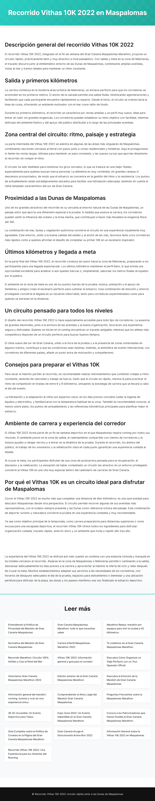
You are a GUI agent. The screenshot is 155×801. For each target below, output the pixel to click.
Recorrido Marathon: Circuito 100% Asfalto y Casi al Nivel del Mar (28, 659)
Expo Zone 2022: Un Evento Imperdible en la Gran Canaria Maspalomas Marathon (74, 716)
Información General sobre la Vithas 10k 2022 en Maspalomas (125, 733)
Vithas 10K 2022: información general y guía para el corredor (75, 659)
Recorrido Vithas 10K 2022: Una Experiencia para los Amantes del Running (27, 753)
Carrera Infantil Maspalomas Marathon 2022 (74, 644)
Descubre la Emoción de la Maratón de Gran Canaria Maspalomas (122, 680)
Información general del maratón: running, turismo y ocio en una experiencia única (27, 698)
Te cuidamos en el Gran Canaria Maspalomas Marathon (125, 644)
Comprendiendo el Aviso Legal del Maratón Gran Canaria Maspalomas (77, 698)
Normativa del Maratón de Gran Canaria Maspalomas (26, 644)
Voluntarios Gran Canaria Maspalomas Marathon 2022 (24, 678)
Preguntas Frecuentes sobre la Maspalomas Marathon (124, 696)
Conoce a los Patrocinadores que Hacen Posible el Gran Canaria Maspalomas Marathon (126, 716)
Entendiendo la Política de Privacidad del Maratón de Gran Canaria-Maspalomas (26, 628)
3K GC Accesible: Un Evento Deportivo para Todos (24, 714)
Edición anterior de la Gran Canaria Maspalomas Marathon (78, 678)
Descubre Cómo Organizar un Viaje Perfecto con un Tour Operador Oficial (124, 661)
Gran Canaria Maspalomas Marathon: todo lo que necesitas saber (76, 628)
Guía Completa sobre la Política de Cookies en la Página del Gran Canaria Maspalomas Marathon (28, 735)
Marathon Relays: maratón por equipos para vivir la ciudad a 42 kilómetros (125, 628)
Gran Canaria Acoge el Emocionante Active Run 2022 (75, 733)
